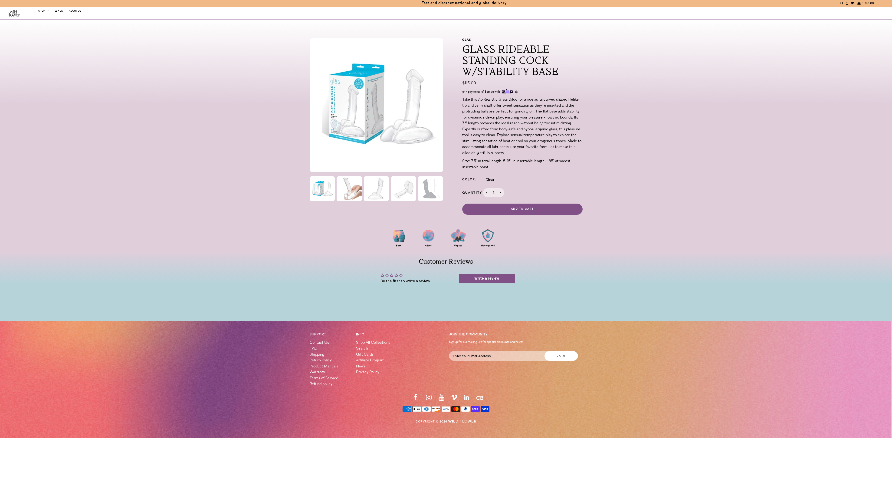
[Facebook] (415, 399)
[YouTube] (441, 399)
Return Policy (321, 360)
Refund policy (321, 384)
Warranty (317, 372)
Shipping (317, 355)
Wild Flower (462, 421)
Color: (469, 179)
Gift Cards (365, 355)
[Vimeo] (454, 399)
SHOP (41, 11)
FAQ (313, 348)
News (360, 366)
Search (362, 348)
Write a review (486, 278)
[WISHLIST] (852, 3)
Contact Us (319, 343)
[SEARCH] (841, 3)
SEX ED (59, 11)
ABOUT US (75, 11)
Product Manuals (324, 366)
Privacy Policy (367, 372)
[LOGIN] (847, 3)
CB (479, 398)
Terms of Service (324, 378)
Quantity (472, 192)
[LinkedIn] (466, 399)
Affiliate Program (370, 360)
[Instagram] (429, 399)
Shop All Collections (373, 343)
